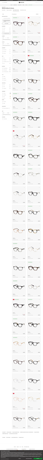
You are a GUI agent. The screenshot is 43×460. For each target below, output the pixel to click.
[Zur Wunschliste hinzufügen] (24, 17)
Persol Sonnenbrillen (8, 437)
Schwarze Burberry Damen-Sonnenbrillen (13, 433)
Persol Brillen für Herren (21, 437)
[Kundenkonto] (37, 2)
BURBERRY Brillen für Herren (5, 433)
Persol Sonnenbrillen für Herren (15, 437)
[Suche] (35, 2)
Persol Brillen (4, 437)
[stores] (36, 2)
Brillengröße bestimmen (7, 33)
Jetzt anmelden (6, 23)
